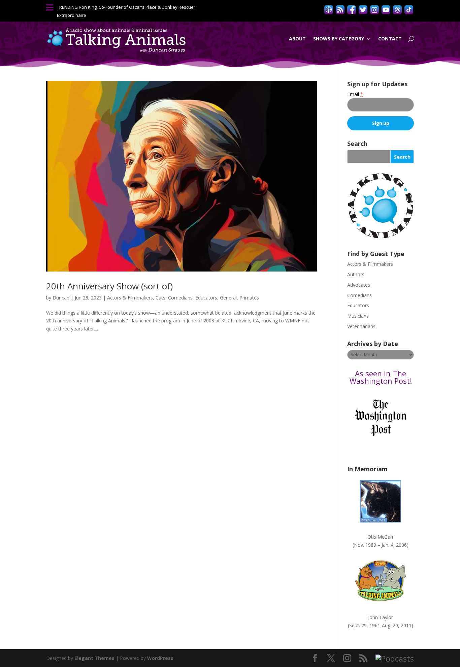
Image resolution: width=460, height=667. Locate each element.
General (228, 297)
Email (355, 94)
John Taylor (380, 617)
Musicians (358, 316)
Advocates (358, 285)
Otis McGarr (380, 537)
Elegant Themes (94, 658)
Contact (390, 38)
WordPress (160, 658)
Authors (355, 274)
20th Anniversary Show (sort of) (109, 286)
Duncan (61, 297)
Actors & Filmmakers (130, 297)
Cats (160, 297)
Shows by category (338, 38)
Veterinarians (361, 326)
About (297, 38)
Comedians (180, 297)
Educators (206, 297)
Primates (249, 297)
